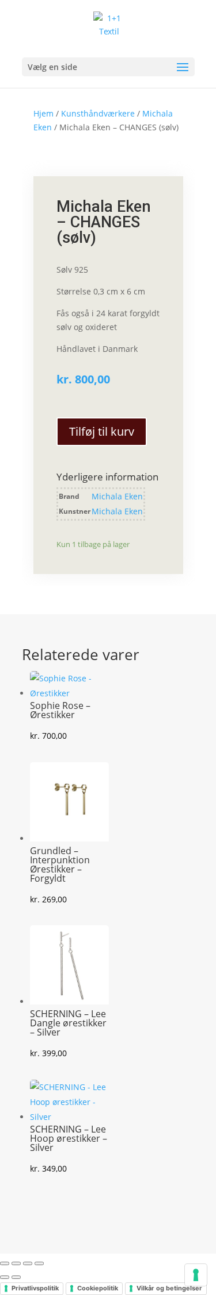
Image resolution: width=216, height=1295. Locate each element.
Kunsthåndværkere (98, 113)
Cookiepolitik (97, 1288)
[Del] (27, 1263)
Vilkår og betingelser (169, 1288)
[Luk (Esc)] (39, 1263)
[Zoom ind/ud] (4, 1263)
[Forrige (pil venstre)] (4, 1277)
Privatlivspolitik (35, 1288)
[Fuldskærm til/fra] (16, 1263)
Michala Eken (117, 496)
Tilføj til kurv (101, 431)
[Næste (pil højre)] (16, 1277)
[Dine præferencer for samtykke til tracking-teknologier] (196, 1275)
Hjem (43, 113)
